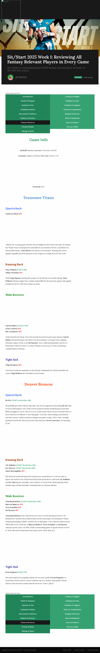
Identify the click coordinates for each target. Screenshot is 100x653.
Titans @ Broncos (28, 122)
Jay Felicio (21, 77)
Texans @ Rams (28, 127)
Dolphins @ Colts (72, 101)
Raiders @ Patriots (27, 118)
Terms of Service (79, 650)
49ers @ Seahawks (72, 118)
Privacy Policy (67, 650)
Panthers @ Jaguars (72, 105)
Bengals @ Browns (72, 114)
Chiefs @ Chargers (28, 101)
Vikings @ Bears (27, 131)
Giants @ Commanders (72, 109)
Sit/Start (78, 77)
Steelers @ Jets (28, 105)
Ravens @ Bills (72, 127)
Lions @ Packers (72, 122)
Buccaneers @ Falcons (27, 114)
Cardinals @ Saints (27, 109)
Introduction (28, 97)
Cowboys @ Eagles (72, 97)
